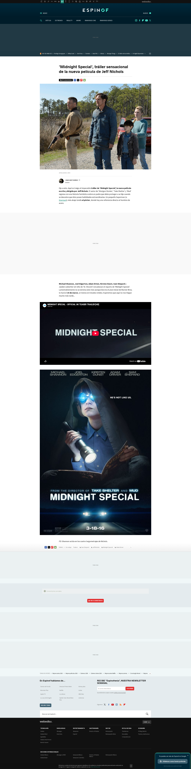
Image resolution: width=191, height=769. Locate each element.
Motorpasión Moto (111, 734)
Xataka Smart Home (45, 740)
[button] (72, 180)
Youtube (146, 20)
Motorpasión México (111, 755)
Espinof (95, 10)
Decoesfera (125, 734)
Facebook (139, 20)
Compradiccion (126, 737)
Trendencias (125, 731)
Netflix (61, 690)
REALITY (69, 20)
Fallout (102, 53)
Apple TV (43, 694)
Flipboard (143, 20)
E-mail (84, 80)
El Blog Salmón (142, 731)
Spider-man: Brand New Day (66, 699)
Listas (80, 690)
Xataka (42, 731)
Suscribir (130, 688)
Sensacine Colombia (78, 758)
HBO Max (81, 694)
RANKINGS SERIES (106, 20)
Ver (96, 600)
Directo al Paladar (94, 731)
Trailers (75, 547)
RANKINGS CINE (90, 20)
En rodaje (68, 547)
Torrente (87, 53)
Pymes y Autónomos (144, 734)
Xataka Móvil (43, 734)
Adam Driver (119, 547)
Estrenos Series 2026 (96, 673)
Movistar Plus (44, 690)
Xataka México (44, 755)
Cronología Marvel (135, 673)
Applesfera (43, 737)
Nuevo (145, 13)
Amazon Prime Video (65, 686)
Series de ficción (45, 686)
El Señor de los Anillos (124, 53)
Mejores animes (123, 673)
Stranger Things (111, 53)
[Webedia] (46, 721)
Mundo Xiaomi (44, 742)
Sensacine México (77, 755)
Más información (95, 767)
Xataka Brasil (43, 758)
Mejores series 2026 (58, 673)
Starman (62, 200)
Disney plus (82, 686)
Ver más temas (45, 705)
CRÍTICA (48, 20)
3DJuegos (59, 731)
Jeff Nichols (96, 547)
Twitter (150, 20)
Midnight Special (108, 547)
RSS (120, 704)
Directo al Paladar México (94, 755)
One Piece (79, 53)
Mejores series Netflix (110, 673)
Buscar (147, 714)
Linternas (81, 698)
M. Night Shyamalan (138, 53)
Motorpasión (109, 731)
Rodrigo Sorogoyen (59, 53)
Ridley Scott (71, 53)
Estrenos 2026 (84, 673)
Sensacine (75, 731)
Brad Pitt (95, 53)
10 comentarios (67, 80)
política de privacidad (120, 693)
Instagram (136, 20)
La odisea (62, 694)
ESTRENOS (59, 20)
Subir (145, 722)
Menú (45, 13)
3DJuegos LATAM (61, 755)
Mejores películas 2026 (72, 673)
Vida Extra (59, 734)
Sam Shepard (85, 547)
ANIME (78, 20)
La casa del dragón (46, 698)
